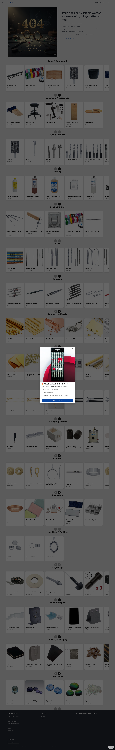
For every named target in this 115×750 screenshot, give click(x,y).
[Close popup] (73, 349)
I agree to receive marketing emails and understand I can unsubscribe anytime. (56, 396)
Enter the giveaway (57, 400)
